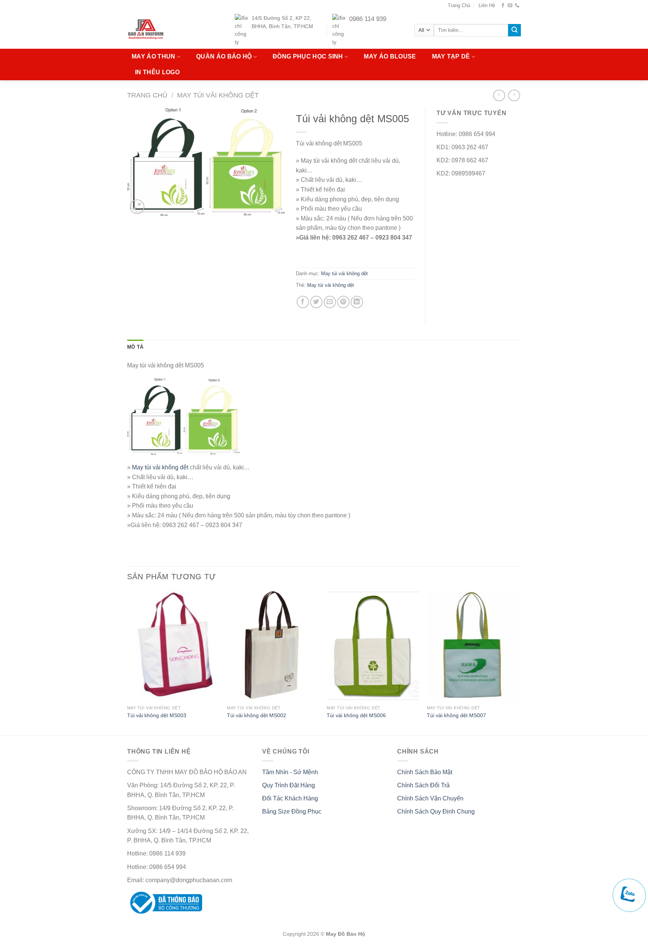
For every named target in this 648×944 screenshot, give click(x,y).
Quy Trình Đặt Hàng (288, 785)
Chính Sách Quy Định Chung (436, 811)
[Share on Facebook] (303, 302)
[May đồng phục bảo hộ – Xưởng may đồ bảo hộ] (160, 30)
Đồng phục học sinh (308, 56)
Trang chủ (147, 95)
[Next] (518, 662)
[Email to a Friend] (330, 302)
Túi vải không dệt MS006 (356, 715)
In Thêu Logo (157, 72)
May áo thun (154, 56)
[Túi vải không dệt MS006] (373, 645)
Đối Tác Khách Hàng (290, 798)
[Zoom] (137, 206)
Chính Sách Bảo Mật (424, 772)
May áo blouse (390, 56)
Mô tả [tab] (135, 347)
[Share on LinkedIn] (357, 302)
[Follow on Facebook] (503, 5)
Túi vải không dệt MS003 (156, 715)
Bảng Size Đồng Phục (291, 811)
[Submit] (514, 30)
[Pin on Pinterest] (343, 302)
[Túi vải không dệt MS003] (173, 645)
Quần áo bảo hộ (224, 56)
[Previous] (127, 662)
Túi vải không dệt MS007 (456, 715)
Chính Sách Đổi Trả (423, 785)
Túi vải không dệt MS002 (256, 715)
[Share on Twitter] (316, 302)
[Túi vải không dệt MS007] (473, 645)
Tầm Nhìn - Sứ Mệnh (290, 772)
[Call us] (517, 5)
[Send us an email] (510, 5)
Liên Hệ (486, 5)
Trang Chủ (459, 5)
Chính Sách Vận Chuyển (430, 798)
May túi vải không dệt (218, 95)
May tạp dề (451, 56)
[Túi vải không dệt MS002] (273, 645)
